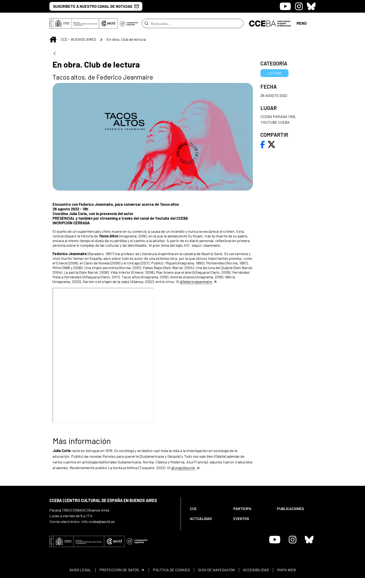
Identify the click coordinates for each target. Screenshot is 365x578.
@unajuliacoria (183, 467)
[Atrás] (54, 53)
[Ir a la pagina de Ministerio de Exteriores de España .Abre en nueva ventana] (74, 23)
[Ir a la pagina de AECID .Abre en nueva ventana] (108, 23)
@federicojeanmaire (196, 281)
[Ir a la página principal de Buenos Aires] (270, 23)
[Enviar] (146, 23)
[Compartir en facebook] (262, 144)
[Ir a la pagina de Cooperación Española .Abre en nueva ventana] (129, 23)
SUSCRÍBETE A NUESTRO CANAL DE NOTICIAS (92, 6)
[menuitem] (208, 509)
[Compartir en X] (271, 144)
